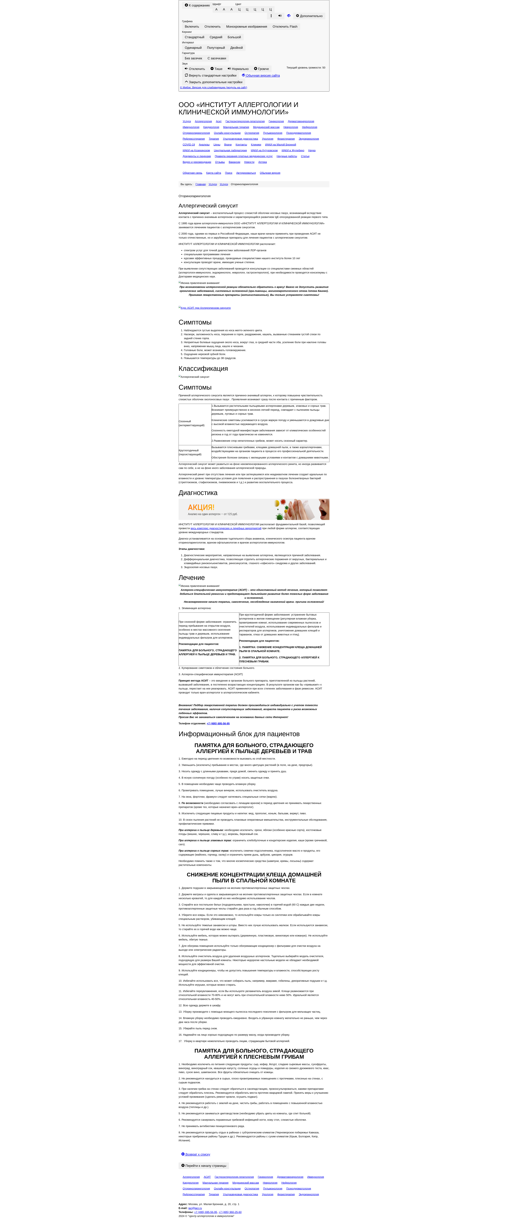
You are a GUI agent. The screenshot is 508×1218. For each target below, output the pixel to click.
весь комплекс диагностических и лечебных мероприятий (226, 528)
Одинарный (193, 47)
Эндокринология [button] (309, 138)
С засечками (217, 58)
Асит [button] (219, 121)
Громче (263, 69)
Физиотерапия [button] (286, 138)
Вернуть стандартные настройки (212, 75)
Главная (201, 184)
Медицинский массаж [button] (266, 127)
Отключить (213, 26)
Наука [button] (312, 150)
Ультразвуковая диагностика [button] (240, 1194)
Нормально (240, 69)
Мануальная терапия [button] (236, 127)
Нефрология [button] (309, 127)
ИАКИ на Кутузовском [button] (264, 150)
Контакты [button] (241, 144)
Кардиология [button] (211, 127)
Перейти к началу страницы (205, 1165)
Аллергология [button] (203, 121)
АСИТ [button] (207, 1176)
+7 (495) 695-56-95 (218, 723)
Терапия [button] (214, 138)
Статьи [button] (305, 156)
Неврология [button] (291, 127)
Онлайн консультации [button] (227, 132)
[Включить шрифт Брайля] (271, 16)
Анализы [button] (204, 144)
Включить (192, 26)
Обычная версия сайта (262, 75)
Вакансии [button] (234, 162)
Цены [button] (217, 144)
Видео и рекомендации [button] (197, 162)
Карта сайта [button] (213, 172)
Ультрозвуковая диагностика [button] (240, 138)
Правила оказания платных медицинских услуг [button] (244, 156)
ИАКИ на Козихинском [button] (196, 150)
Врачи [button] (228, 144)
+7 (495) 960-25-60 (230, 1212)
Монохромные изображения (246, 26)
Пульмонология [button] (272, 132)
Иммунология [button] (191, 127)
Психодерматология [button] (298, 132)
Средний (216, 37)
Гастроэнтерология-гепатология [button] (245, 121)
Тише (218, 69)
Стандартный (194, 37)
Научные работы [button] (287, 156)
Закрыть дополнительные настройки (215, 82)
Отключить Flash (285, 26)
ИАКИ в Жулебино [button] (293, 150)
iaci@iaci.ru (195, 1208)
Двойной (236, 47)
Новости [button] (249, 162)
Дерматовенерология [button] (301, 121)
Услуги (213, 184)
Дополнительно (311, 16)
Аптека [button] (262, 162)
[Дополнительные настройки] (288, 16)
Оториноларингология (244, 184)
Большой (234, 37)
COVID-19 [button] (189, 144)
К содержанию (199, 5)
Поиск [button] (228, 172)
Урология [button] (267, 138)
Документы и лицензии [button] (197, 156)
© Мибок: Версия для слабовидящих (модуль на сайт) (213, 87)
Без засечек (193, 58)
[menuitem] (187, 121)
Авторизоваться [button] (246, 172)
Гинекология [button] (276, 121)
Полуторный (216, 47)
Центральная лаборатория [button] (230, 150)
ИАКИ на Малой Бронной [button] (280, 144)
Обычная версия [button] (270, 172)
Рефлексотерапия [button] (194, 138)
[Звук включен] (280, 16)
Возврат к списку (197, 1154)
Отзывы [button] (220, 162)
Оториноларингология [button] (196, 132)
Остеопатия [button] (252, 132)
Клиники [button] (256, 144)
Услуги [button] (187, 121)
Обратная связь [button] (192, 172)
